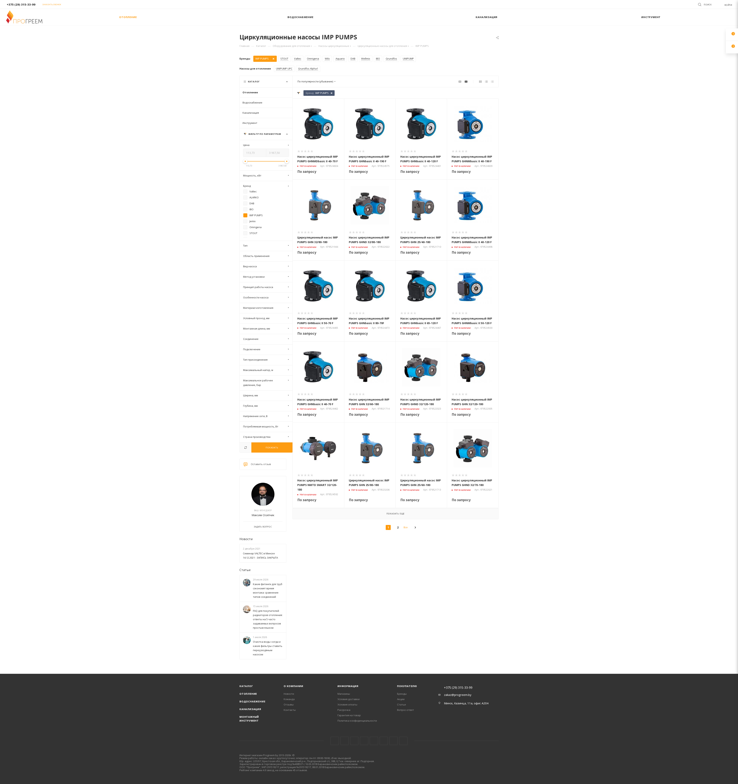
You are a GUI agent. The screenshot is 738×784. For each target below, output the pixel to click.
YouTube (374, 741)
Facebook (344, 741)
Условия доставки (348, 699)
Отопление (248, 693)
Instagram (354, 741)
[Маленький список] (460, 81)
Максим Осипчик (263, 515)
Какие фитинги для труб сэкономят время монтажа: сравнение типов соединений (267, 590)
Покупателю (407, 686)
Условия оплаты (347, 704)
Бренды (402, 693)
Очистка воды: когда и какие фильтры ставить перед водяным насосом (267, 648)
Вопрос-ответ (405, 710)
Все (406, 527)
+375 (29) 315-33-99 (21, 4)
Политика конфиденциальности (357, 720)
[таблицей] (492, 81)
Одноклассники (384, 741)
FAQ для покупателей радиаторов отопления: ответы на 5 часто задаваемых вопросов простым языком (268, 619)
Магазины (343, 693)
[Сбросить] (245, 447)
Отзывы (289, 704)
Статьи (244, 570)
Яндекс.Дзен (403, 741)
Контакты (290, 710)
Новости (246, 539)
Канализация (250, 709)
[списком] (486, 81)
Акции (401, 699)
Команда (289, 699)
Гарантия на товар (349, 715)
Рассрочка (343, 710)
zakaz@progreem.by (457, 695)
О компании (293, 686)
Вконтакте (335, 741)
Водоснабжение (252, 701)
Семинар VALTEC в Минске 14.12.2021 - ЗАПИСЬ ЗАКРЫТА (260, 555)
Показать (272, 447)
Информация (347, 686)
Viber (393, 741)
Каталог (246, 686)
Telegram (364, 741)
